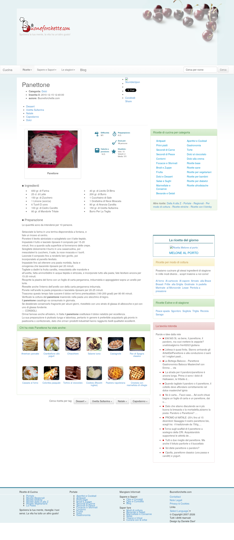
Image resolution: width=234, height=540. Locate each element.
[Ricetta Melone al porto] (184, 247)
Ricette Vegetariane (36, 503)
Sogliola (186, 311)
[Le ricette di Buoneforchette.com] (117, 13)
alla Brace (205, 280)
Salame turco (94, 353)
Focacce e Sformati (166, 163)
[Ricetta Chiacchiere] (73, 343)
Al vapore (184, 280)
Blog (128, 503)
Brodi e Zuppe (164, 167)
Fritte (167, 284)
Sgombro (176, 311)
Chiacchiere (73, 353)
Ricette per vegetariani (199, 172)
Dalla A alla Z (174, 203)
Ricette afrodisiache (197, 185)
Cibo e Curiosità (135, 501)
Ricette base (193, 163)
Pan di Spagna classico (137, 355)
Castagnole (115, 353)
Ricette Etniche (34, 499)
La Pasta (31, 505)
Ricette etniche (180, 206)
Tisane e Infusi (134, 518)
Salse (129, 516)
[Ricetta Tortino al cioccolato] (73, 373)
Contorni (160, 158)
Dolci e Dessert (164, 176)
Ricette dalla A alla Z (37, 501)
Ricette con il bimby (201, 206)
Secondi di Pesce (165, 154)
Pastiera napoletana (115, 382)
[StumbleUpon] (126, 79)
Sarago (160, 314)
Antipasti (160, 141)
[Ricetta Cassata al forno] (30, 373)
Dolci (79, 513)
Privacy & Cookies (179, 503)
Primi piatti (162, 145)
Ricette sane (193, 167)
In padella (201, 284)
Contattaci (175, 496)
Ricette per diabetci (197, 181)
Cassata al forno (30, 382)
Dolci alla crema (195, 158)
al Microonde (174, 287)
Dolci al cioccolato (196, 154)
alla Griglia (177, 284)
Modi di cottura (134, 510)
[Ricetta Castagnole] (115, 343)
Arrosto (195, 280)
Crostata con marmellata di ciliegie (137, 384)
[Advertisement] (150, 41)
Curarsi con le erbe (136, 519)
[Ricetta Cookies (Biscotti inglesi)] (94, 373)
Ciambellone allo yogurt (52, 355)
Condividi (130, 97)
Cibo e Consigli (134, 499)
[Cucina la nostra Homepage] (17, 67)
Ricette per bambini (197, 176)
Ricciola (204, 311)
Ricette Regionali (35, 498)
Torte (190, 149)
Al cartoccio (171, 280)
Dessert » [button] (81, 401)
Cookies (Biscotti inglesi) (94, 384)
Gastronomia (194, 145)
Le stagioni (67, 69)
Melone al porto (183, 252)
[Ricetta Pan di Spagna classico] (137, 343)
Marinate (160, 287)
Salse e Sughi (163, 181)
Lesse (185, 287)
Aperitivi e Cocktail (197, 141)
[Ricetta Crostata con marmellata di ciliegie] (137, 373)
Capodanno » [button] (140, 401)
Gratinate (189, 284)
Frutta (159, 172)
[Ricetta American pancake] (30, 343)
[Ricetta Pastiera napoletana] (115, 373)
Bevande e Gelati (165, 193)
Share (128, 101)
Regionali (199, 203)
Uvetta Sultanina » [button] (102, 401)
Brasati (159, 284)
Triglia (195, 311)
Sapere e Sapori (46, 69)
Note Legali (176, 500)
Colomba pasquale (51, 382)
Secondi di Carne (165, 149)
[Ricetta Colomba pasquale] (51, 373)
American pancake (30, 353)
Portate (187, 203)
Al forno (160, 280)
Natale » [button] (122, 401)
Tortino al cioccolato (73, 382)
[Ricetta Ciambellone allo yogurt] (51, 343)
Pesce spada (163, 311)
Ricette (26, 69)
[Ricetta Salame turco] (94, 343)
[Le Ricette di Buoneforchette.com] (44, 24)
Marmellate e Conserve (163, 187)
